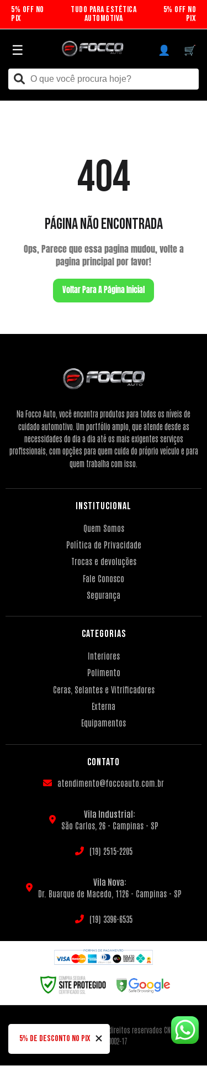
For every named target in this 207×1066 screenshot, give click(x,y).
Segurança (103, 594)
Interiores (104, 655)
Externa (103, 706)
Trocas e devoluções (103, 561)
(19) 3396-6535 (110, 918)
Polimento (103, 672)
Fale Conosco (103, 578)
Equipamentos (103, 722)
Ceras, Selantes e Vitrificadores (104, 689)
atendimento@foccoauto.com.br (110, 782)
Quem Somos (103, 527)
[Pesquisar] (19, 79)
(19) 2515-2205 (110, 850)
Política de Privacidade (103, 544)
